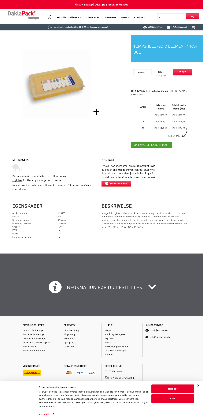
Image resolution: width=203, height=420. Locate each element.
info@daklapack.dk (179, 27)
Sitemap (109, 354)
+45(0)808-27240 (155, 27)
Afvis (172, 398)
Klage (108, 330)
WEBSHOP (110, 17)
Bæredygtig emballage (116, 346)
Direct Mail (69, 346)
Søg (192, 16)
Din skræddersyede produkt (151, 144)
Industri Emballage (33, 330)
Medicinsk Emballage (34, 350)
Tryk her (17, 180)
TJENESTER (93, 17)
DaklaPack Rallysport (116, 350)
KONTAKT (139, 17)
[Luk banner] (198, 386)
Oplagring (69, 342)
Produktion (69, 338)
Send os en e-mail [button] (119, 183)
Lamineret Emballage (34, 338)
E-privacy (110, 338)
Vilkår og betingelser (115, 334)
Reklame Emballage (33, 334)
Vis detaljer (45, 414)
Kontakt (109, 342)
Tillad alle (173, 388)
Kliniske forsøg (72, 330)
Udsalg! (124, 4)
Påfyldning (69, 334)
